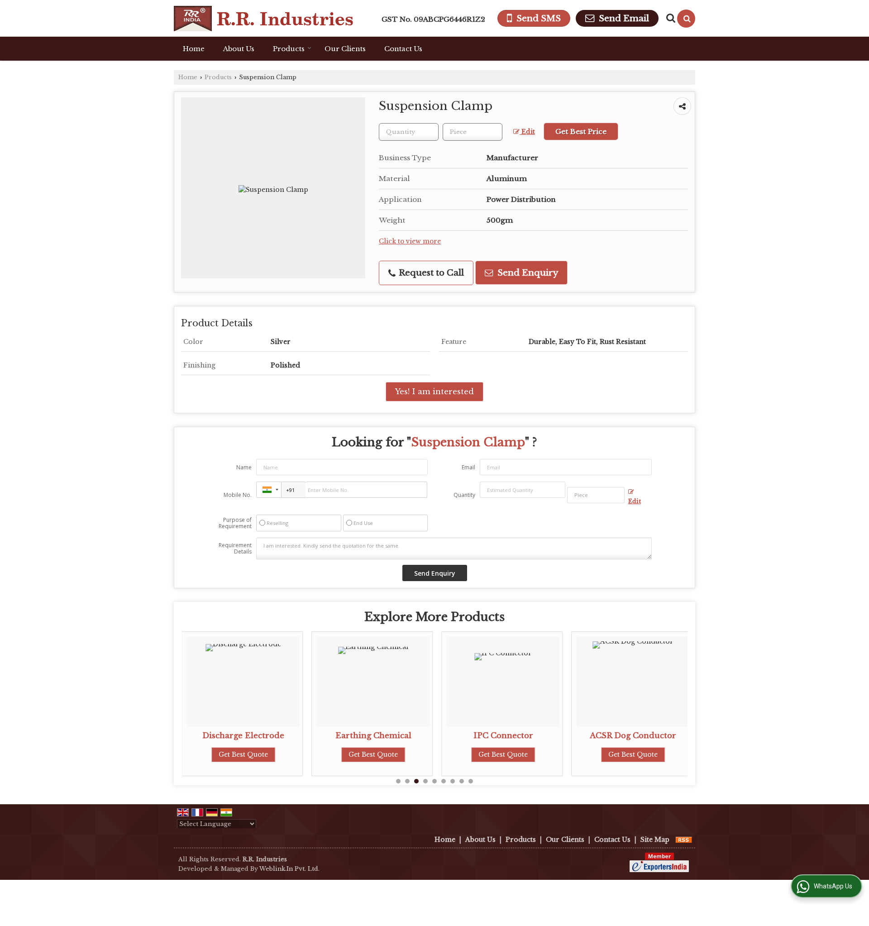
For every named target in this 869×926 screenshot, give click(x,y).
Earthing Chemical (373, 735)
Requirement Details (235, 548)
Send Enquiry (526, 272)
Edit (527, 132)
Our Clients (345, 48)
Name (244, 467)
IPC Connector (503, 735)
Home (194, 48)
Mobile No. (238, 495)
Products (289, 48)
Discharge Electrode (243, 735)
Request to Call (430, 272)
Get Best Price (580, 131)
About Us (238, 48)
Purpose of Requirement (235, 523)
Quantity (464, 495)
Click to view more (410, 241)
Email (468, 467)
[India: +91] (269, 490)
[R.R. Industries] (263, 18)
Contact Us (403, 48)
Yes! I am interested (434, 391)
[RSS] (684, 839)
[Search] (686, 19)
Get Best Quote (243, 754)
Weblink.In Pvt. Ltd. (289, 868)
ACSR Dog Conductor (633, 735)
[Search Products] (669, 18)
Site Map (654, 839)
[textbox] (472, 132)
